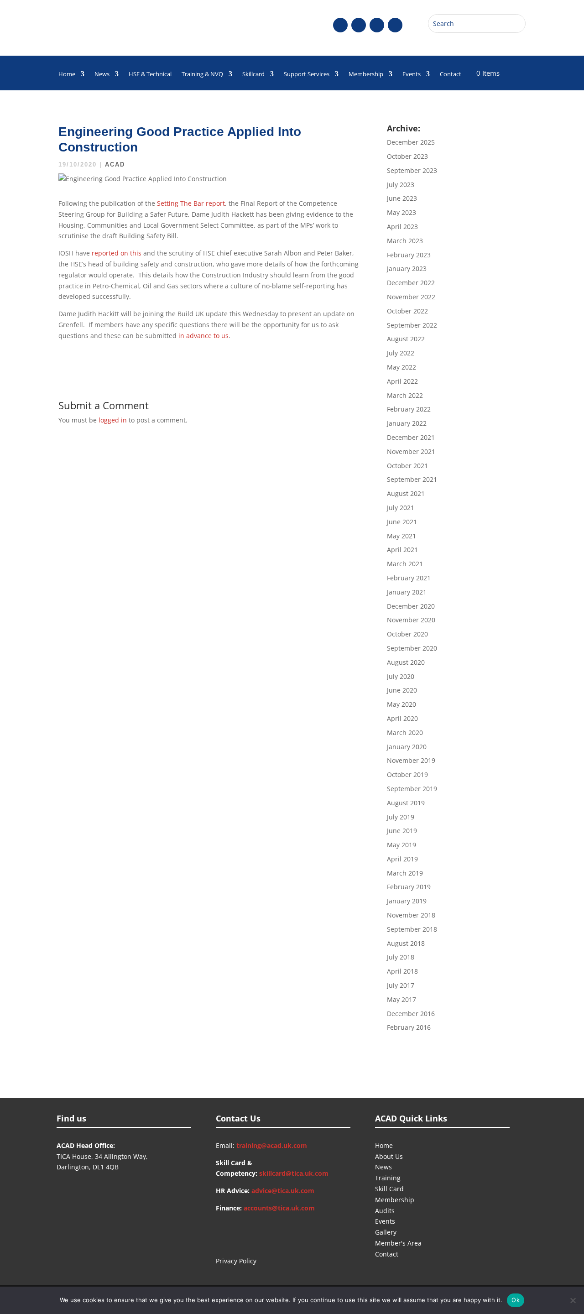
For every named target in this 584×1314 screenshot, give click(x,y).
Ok (515, 1300)
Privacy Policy (236, 1261)
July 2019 (400, 817)
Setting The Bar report (191, 203)
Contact (450, 74)
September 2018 (412, 929)
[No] (572, 1300)
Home (66, 74)
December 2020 (411, 606)
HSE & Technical (150, 74)
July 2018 (400, 957)
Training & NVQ (202, 74)
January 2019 (407, 901)
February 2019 (409, 886)
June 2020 (402, 690)
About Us (389, 1156)
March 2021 (405, 563)
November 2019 (411, 760)
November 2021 (411, 451)
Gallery (385, 1232)
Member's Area (398, 1243)
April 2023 (402, 226)
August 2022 (406, 338)
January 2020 (407, 746)
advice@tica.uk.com (282, 1190)
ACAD (115, 164)
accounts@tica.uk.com (279, 1208)
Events (411, 74)
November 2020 (411, 619)
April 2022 (402, 381)
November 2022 (411, 296)
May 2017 (401, 999)
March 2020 (405, 732)
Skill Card (389, 1188)
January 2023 (407, 268)
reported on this (116, 253)
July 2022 (400, 353)
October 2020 (407, 634)
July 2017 (400, 985)
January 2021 (407, 592)
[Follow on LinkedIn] (395, 25)
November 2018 (411, 915)
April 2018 (402, 971)
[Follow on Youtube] (377, 25)
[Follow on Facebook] (340, 25)
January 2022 (407, 423)
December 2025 (411, 142)
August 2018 (406, 943)
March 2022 (405, 395)
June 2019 (402, 830)
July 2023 (400, 184)
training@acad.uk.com (271, 1145)
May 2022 (401, 367)
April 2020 (402, 718)
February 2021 (409, 578)
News (102, 74)
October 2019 (407, 774)
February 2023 (409, 254)
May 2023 (401, 212)
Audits (385, 1210)
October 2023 (407, 156)
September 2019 (412, 788)
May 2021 (401, 536)
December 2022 (411, 282)
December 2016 (411, 1013)
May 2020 (401, 704)
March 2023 (405, 240)
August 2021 (406, 493)
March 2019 (405, 873)
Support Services (306, 74)
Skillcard (253, 74)
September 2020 (412, 648)
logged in (113, 420)
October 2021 (407, 465)
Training (388, 1177)
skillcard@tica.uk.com (293, 1173)
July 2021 (400, 507)
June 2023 (402, 198)
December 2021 (411, 437)
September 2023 (412, 170)
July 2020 (400, 676)
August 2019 (406, 802)
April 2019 (402, 859)
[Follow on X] (358, 25)
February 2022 (409, 409)
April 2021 (402, 549)
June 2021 (402, 521)
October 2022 (407, 311)
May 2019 (401, 844)
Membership (366, 74)
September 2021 (412, 479)
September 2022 (412, 325)
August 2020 (406, 662)
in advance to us (203, 335)
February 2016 (409, 1027)
